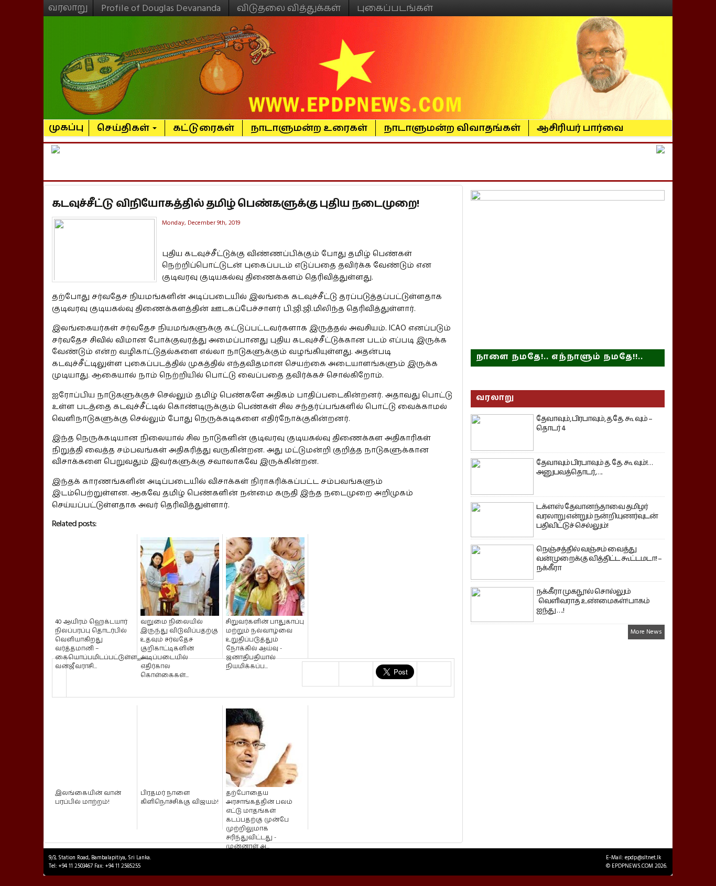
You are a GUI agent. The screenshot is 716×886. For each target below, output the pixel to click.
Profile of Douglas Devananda (161, 8)
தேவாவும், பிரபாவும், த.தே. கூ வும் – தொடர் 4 (594, 424)
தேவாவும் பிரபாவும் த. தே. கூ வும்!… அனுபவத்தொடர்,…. (594, 468)
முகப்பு (66, 123)
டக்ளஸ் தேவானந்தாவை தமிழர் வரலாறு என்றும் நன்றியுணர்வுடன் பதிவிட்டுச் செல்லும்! (597, 516)
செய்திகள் (124, 128)
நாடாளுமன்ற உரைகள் (309, 128)
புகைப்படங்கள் (395, 8)
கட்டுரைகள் (203, 128)
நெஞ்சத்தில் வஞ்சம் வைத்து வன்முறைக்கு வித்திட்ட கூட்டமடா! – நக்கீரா (598, 558)
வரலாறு (68, 3)
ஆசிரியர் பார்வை (580, 128)
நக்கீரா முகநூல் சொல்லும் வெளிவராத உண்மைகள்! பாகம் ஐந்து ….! (592, 601)
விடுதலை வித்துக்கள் (289, 8)
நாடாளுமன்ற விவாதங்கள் (452, 128)
